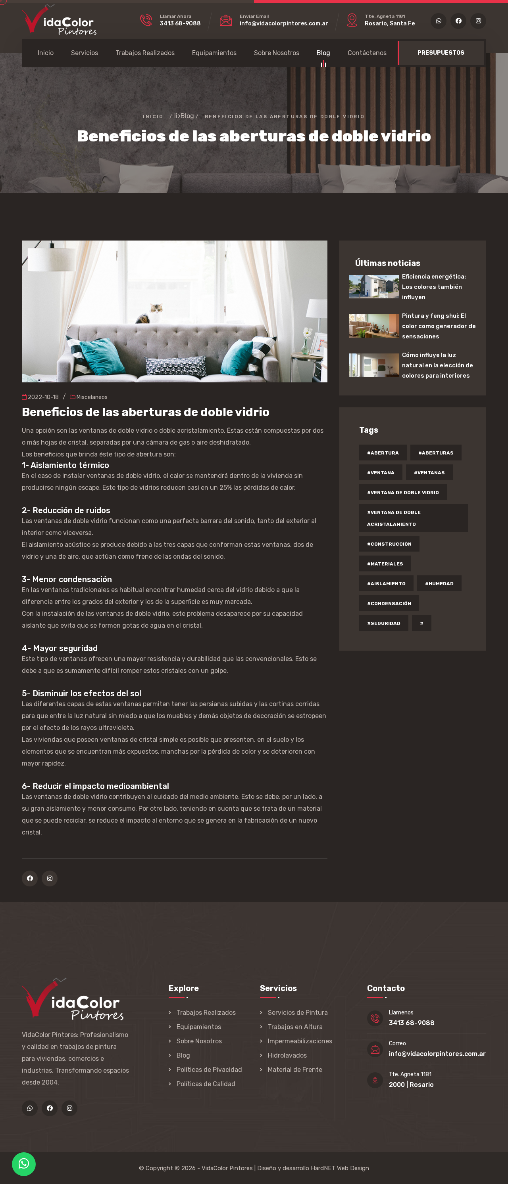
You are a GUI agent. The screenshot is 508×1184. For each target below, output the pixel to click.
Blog (323, 53)
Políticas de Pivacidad (209, 1069)
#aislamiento (386, 583)
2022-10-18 (43, 397)
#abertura (383, 453)
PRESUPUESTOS (441, 53)
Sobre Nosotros (276, 53)
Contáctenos (367, 53)
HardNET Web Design (340, 1168)
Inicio (46, 53)
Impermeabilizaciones (300, 1041)
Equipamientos (214, 53)
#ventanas (429, 473)
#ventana (380, 473)
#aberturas (436, 453)
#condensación (389, 603)
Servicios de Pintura (298, 1012)
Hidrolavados (287, 1055)
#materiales (385, 564)
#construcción (389, 544)
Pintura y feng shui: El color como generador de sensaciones (439, 326)
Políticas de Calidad (206, 1084)
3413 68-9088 (180, 23)
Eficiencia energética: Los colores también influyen (434, 287)
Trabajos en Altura (295, 1027)
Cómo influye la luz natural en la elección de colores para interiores (437, 365)
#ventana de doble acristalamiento (394, 518)
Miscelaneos (91, 397)
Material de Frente (295, 1069)
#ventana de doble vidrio (403, 492)
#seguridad (383, 623)
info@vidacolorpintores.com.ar (284, 23)
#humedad (439, 583)
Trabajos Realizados (145, 53)
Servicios (84, 53)
